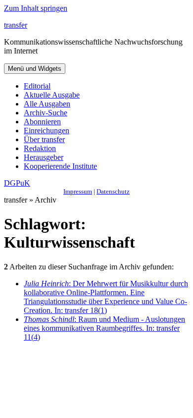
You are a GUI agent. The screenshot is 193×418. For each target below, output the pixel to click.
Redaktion (40, 148)
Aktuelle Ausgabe (52, 95)
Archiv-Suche (45, 112)
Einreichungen (46, 130)
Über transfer (44, 139)
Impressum (77, 191)
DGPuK (17, 183)
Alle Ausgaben (47, 104)
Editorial (37, 86)
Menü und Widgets (34, 68)
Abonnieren (42, 121)
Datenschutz (113, 191)
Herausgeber (43, 157)
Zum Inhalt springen (35, 8)
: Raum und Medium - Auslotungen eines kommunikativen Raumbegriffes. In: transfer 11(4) (104, 328)
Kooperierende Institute (60, 166)
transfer (15, 25)
